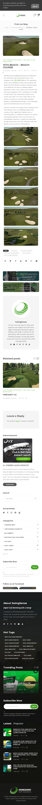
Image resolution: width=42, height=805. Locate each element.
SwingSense (6, 70)
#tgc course (26, 253)
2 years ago (13, 70)
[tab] (7, 723)
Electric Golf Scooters (21, 537)
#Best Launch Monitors (12, 640)
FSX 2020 (21, 541)
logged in (18, 421)
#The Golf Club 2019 (28, 658)
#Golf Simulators (10, 649)
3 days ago (16, 759)
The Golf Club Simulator (17, 27)
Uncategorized (18, 275)
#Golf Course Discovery (12, 643)
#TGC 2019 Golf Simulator (11, 253)
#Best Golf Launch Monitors (13, 637)
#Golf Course (27, 640)
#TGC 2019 (14, 250)
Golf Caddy (21, 545)
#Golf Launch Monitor (29, 643)
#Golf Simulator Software (27, 649)
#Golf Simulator (28, 646)
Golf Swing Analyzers (20, 285)
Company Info (21, 525)
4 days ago (16, 771)
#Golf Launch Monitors (12, 646)
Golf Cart (21, 549)
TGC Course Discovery (12, 60)
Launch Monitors (19, 273)
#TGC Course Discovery (10, 255)
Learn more (35, 4)
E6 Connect (21, 533)
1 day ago (9, 689)
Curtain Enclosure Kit (21, 529)
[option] (21, 380)
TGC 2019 (17, 80)
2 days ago (16, 747)
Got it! (35, 6)
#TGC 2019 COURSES (26, 250)
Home (6, 27)
